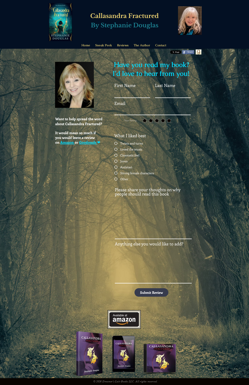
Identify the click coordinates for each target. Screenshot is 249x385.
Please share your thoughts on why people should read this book (147, 191)
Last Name (165, 85)
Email (119, 103)
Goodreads (88, 142)
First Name (125, 85)
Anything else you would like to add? (149, 244)
